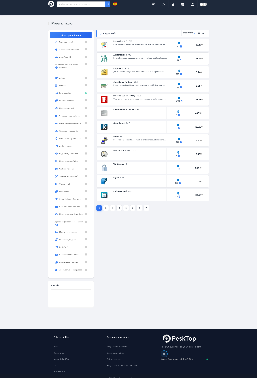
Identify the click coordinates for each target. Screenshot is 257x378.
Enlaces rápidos (61, 337)
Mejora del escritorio (68, 231)
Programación (65, 93)
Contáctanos (59, 353)
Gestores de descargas (68, 130)
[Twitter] (164, 353)
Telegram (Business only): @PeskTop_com (181, 346)
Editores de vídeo (66, 100)
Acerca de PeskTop (61, 359)
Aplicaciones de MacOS (69, 49)
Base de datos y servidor (69, 206)
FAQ (55, 365)
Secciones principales (117, 337)
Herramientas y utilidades (70, 138)
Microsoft (63, 85)
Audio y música (65, 146)
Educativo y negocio (67, 239)
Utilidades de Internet (68, 262)
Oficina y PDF (64, 183)
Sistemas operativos (67, 41)
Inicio (56, 346)
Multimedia (64, 191)
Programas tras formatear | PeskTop (122, 365)
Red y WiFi (63, 247)
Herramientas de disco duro (71, 214)
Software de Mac (114, 359)
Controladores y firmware (70, 199)
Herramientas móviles (68, 161)
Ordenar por (188, 33)
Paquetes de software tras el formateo (66, 66)
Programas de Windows (117, 346)
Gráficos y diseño (66, 168)
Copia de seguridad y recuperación (68, 221)
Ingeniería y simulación (69, 176)
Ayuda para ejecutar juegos (70, 269)
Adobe (62, 78)
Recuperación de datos (69, 254)
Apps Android (65, 57)
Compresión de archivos (69, 115)
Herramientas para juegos (70, 123)
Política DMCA (59, 371)
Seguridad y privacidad (68, 153)
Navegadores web (66, 108)
